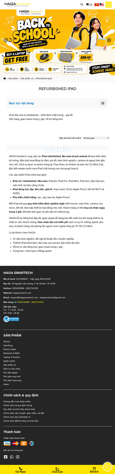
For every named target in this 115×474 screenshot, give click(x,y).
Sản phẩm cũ (27, 78)
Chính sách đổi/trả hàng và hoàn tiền (20, 421)
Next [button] (109, 40)
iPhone (6, 341)
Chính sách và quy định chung (17, 405)
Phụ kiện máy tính (12, 376)
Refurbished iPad (44, 78)
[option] (57, 41)
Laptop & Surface (11, 357)
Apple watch (9, 361)
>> (67, 150)
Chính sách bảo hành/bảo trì (17, 417)
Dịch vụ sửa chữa (11, 369)
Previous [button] (6, 40)
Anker (6, 384)
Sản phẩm (13, 78)
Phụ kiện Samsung (12, 380)
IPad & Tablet (9, 349)
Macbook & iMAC (11, 353)
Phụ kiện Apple (10, 372)
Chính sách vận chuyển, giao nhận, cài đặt (23, 413)
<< (48, 150)
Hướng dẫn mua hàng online (17, 401)
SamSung (8, 345)
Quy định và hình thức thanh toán (19, 409)
